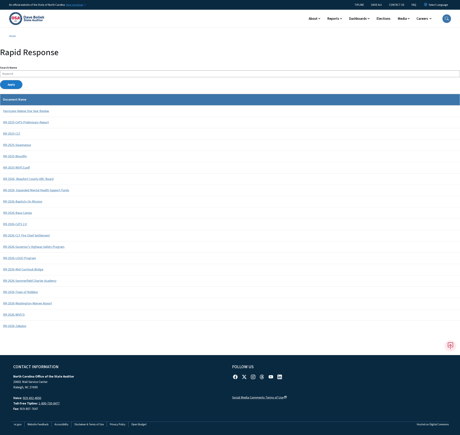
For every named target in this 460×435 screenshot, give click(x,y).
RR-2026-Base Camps (17, 213)
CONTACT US (396, 5)
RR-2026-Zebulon (14, 326)
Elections (383, 18)
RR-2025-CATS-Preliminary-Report (26, 122)
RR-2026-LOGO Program (19, 258)
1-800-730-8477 (49, 403)
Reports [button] (333, 18)
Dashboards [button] (358, 18)
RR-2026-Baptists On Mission (22, 201)
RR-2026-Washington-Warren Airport (27, 303)
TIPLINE (359, 5)
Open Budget (139, 424)
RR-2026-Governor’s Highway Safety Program (34, 247)
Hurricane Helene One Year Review (26, 111)
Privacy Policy (117, 424)
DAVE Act (376, 5)
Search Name (8, 68)
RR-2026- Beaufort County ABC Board (28, 179)
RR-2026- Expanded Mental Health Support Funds (36, 190)
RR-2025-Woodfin (15, 156)
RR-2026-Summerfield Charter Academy (29, 281)
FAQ (413, 5)
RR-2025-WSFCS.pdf (16, 167)
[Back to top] (450, 345)
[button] (446, 18)
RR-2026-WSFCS (14, 315)
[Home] (27, 14)
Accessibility (61, 424)
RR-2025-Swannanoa (17, 145)
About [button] (313, 18)
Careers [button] (423, 18)
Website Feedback (38, 424)
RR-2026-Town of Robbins (20, 292)
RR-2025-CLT (11, 133)
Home (12, 36)
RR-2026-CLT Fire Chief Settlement (26, 235)
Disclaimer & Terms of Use (89, 424)
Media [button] (402, 18)
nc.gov (18, 424)
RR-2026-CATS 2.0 (15, 224)
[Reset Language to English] (425, 5)
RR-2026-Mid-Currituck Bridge (23, 269)
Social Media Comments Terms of (258, 397)
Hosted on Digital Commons (433, 424)
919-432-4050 (32, 398)
